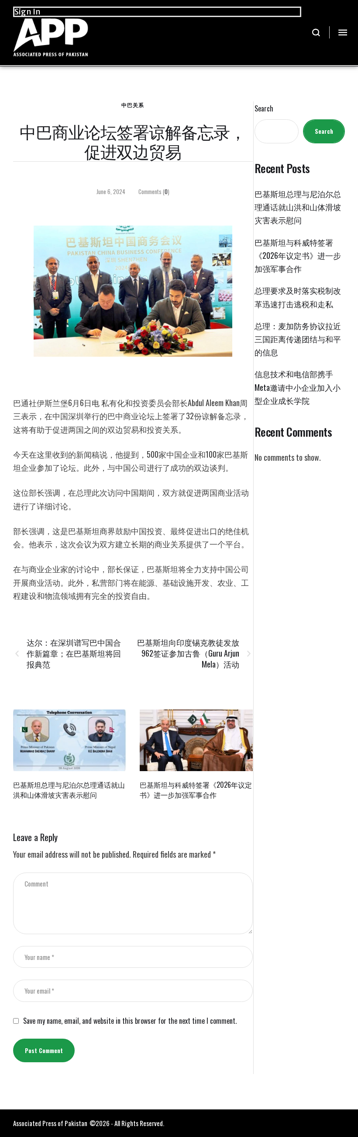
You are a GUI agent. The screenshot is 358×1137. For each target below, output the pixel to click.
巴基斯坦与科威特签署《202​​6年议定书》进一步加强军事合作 (196, 789)
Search (264, 109)
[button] (316, 32)
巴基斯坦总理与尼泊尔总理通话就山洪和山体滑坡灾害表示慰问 (69, 789)
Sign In (27, 12)
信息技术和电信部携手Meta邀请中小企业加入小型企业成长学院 (298, 387)
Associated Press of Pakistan (50, 1123)
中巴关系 (132, 104)
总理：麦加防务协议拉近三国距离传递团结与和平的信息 (298, 339)
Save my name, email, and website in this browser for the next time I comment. (130, 1021)
